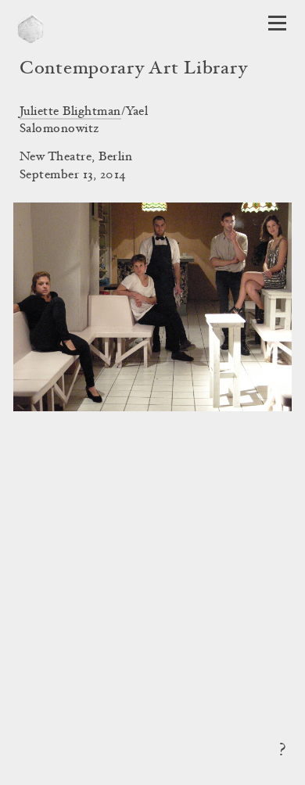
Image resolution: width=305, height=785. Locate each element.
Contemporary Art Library (133, 69)
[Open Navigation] (277, 23)
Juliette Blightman (70, 112)
